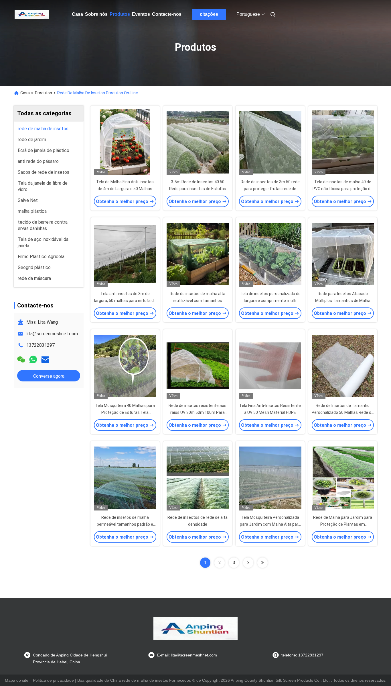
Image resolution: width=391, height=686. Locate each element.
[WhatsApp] (33, 359)
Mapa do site (16, 680)
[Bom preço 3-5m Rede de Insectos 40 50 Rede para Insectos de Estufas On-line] (198, 142)
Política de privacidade (53, 680)
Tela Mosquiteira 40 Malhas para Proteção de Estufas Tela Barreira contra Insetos (125, 412)
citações (209, 14)
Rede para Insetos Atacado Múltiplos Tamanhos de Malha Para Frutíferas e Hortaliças (342, 300)
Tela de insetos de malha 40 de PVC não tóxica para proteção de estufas (343, 189)
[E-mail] (45, 359)
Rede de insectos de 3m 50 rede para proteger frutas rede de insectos (270, 189)
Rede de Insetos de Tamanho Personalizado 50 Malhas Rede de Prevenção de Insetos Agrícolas (343, 412)
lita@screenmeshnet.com (52, 333)
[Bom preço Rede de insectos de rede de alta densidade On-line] (198, 477)
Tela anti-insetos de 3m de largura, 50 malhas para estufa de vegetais (125, 300)
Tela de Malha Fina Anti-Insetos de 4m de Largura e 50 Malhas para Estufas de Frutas (125, 189)
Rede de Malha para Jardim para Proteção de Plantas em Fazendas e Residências (342, 524)
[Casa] (32, 14)
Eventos (141, 14)
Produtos (120, 14)
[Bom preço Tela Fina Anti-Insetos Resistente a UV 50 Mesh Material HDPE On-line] (270, 366)
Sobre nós (96, 14)
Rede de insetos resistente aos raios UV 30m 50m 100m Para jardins (197, 412)
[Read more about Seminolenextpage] (248, 563)
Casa (77, 14)
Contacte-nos (166, 14)
